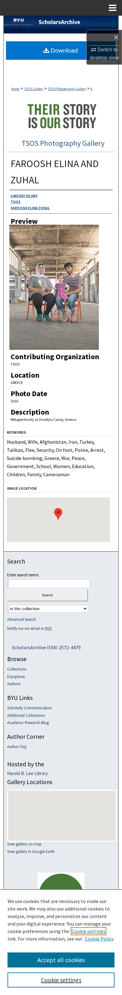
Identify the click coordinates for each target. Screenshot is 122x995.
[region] (61, 942)
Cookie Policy (99, 939)
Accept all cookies (61, 960)
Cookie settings (88, 931)
